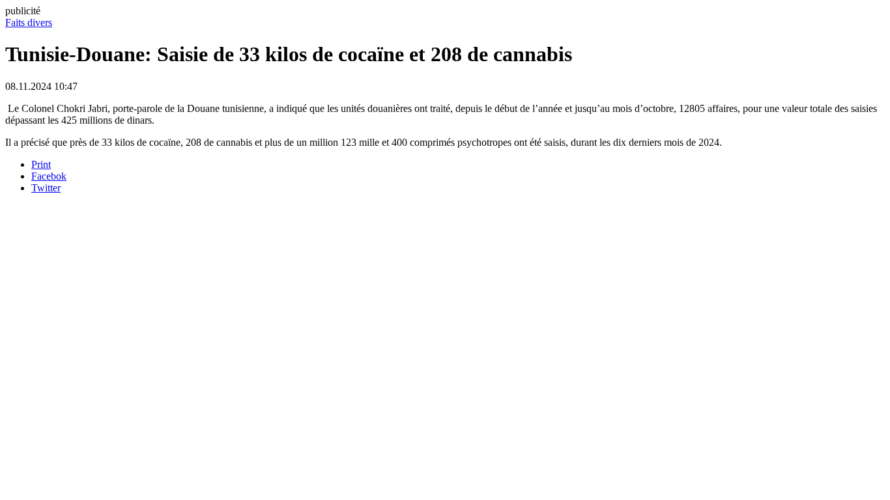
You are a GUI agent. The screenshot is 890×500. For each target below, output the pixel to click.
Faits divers (28, 22)
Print (41, 164)
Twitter (46, 187)
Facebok (48, 176)
